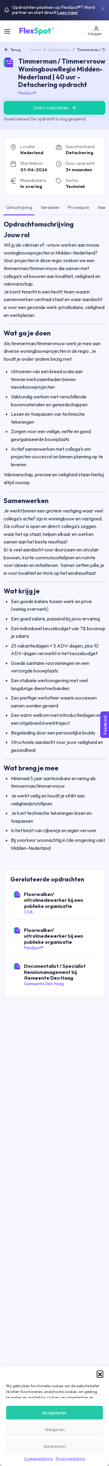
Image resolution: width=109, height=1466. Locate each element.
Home (35, 49)
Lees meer (67, 12)
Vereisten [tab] (50, 207)
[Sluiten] (102, 8)
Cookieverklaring (38, 1458)
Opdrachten (59, 49)
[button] (100, 1374)
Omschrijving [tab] (19, 207)
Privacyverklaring (70, 1458)
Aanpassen (55, 1446)
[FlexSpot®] (36, 30)
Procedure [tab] (78, 207)
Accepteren (54, 1413)
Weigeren (55, 1429)
